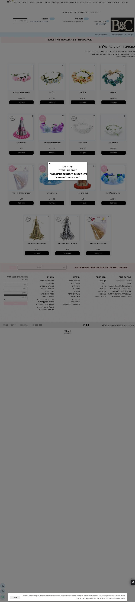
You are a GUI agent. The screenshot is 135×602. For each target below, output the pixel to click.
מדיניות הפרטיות (82, 598)
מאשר (15, 597)
